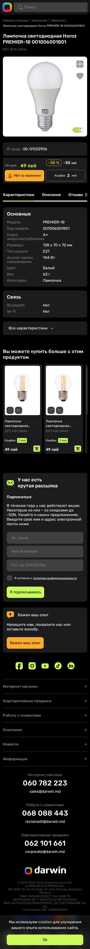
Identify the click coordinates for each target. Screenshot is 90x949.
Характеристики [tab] (18, 195)
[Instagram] (32, 665)
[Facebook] (19, 665)
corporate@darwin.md (45, 851)
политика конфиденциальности (55, 578)
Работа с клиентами (22, 715)
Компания (12, 729)
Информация (15, 759)
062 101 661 (45, 843)
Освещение (39, 20)
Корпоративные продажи (27, 701)
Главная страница (15, 20)
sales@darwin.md (45, 791)
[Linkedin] (71, 665)
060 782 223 (45, 783)
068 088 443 (45, 813)
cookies (45, 922)
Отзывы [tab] (79, 195)
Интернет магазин (20, 686)
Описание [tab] (51, 195)
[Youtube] (45, 666)
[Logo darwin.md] (7, 7)
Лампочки (58, 20)
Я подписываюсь (25, 592)
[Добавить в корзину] (36, 448)
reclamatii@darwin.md (45, 821)
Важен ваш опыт (25, 643)
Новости (11, 744)
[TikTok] (58, 665)
